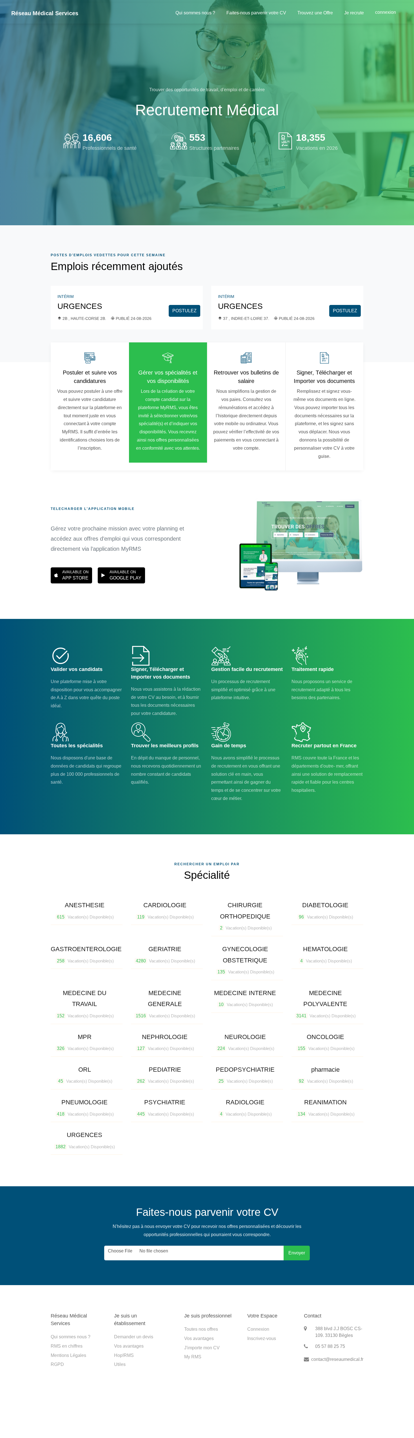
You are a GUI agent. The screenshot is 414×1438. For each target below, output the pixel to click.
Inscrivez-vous (261, 1338)
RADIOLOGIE (246, 1107)
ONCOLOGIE (326, 1042)
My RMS (192, 1356)
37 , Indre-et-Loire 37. (246, 318)
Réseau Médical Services (44, 13)
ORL (85, 1075)
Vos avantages (129, 1346)
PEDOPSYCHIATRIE (245, 1075)
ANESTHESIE (85, 910)
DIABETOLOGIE (326, 910)
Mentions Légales (68, 1355)
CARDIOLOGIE (165, 910)
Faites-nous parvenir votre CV (256, 12)
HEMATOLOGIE (326, 954)
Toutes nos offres (201, 1329)
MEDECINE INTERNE (245, 998)
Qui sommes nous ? (195, 12)
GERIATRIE (165, 954)
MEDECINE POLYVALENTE (326, 1003)
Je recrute (354, 12)
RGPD (57, 1364)
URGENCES (79, 306)
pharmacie (326, 1075)
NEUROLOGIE (245, 1042)
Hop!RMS (124, 1355)
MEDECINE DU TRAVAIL (85, 1003)
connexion (385, 12)
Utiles (120, 1364)
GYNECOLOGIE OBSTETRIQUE (245, 960)
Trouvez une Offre (315, 12)
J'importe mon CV (202, 1347)
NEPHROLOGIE (165, 1042)
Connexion (258, 1329)
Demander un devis (133, 1336)
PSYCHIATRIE (165, 1107)
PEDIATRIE (165, 1075)
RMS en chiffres (67, 1346)
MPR (85, 1042)
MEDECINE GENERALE (165, 1003)
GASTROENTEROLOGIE (86, 954)
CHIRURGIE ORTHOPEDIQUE (246, 916)
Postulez (184, 310)
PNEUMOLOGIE (85, 1107)
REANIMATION (326, 1107)
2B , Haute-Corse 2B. (84, 318)
